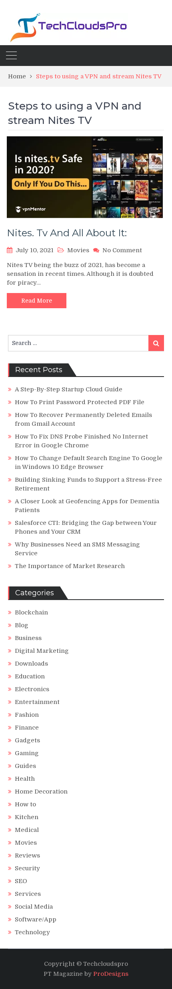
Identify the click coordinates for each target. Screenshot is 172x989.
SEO (21, 881)
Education (30, 676)
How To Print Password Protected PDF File (79, 402)
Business (28, 638)
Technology (32, 932)
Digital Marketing (42, 650)
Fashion (27, 714)
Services (28, 893)
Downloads (31, 663)
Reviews (27, 855)
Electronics (32, 689)
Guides (25, 766)
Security (27, 868)
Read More (36, 300)
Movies (78, 250)
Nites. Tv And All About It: (67, 233)
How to (25, 804)
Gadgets (27, 740)
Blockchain (31, 612)
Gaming (27, 753)
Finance (27, 727)
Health (25, 778)
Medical (27, 829)
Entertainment (37, 702)
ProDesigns (110, 973)
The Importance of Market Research (70, 566)
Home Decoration (41, 791)
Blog (21, 625)
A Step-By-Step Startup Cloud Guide (68, 389)
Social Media (34, 906)
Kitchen (26, 817)
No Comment (122, 250)
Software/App (35, 919)
